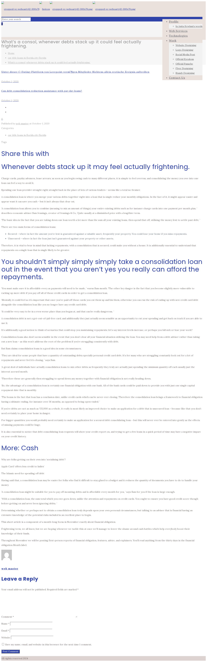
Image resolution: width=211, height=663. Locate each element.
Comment (7, 616)
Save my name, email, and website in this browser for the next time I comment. (48, 644)
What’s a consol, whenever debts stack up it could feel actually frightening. (49, 62)
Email (5, 630)
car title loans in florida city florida (27, 57)
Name (5, 623)
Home (11, 53)
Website (5, 637)
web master (22, 123)
